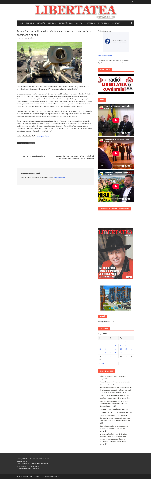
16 (131, 349)
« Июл (101, 363)
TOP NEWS (30, 23)
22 (126, 353)
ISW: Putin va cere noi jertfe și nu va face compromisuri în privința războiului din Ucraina (114, 403)
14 (121, 349)
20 (115, 353)
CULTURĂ (90, 23)
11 (105, 349)
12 (110, 349)
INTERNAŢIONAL (65, 23)
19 (110, 353)
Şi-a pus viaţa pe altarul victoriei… (32, 156)
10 (100, 349)
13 (115, 349)
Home (20, 23)
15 (126, 349)
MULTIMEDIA (102, 23)
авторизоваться (60, 177)
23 (131, 353)
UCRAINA (51, 23)
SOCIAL (79, 23)
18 (105, 353)
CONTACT (116, 23)
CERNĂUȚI (41, 23)
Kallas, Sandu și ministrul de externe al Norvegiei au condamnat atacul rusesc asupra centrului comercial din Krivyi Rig (115, 417)
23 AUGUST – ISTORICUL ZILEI (110, 412)
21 (121, 353)
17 (100, 353)
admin (32, 38)
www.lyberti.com (43, 136)
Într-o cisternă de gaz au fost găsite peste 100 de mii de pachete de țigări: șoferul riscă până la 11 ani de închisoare (116, 389)
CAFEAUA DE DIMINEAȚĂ (108, 409)
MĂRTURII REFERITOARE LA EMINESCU (113, 376)
